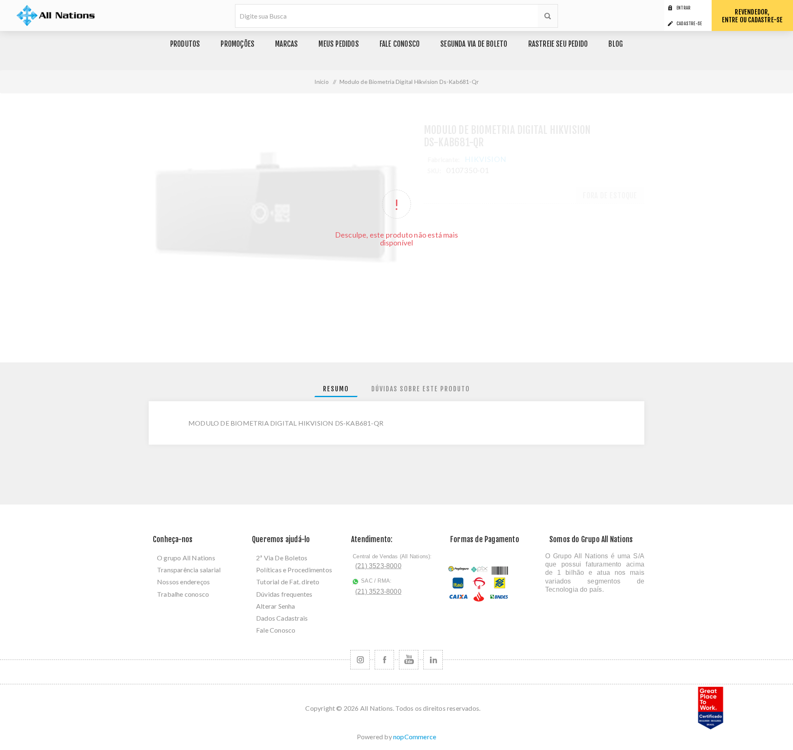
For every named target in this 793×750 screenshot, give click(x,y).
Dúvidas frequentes (284, 594)
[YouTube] (408, 659)
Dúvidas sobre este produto (420, 389)
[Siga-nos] (360, 659)
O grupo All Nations (186, 558)
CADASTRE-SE (689, 23)
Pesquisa (548, 16)
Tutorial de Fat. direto (288, 582)
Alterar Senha (275, 606)
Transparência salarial (189, 570)
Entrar (684, 7)
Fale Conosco (275, 630)
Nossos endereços (183, 582)
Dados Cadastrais (282, 618)
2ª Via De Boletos (281, 558)
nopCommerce (414, 736)
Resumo (336, 389)
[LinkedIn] (433, 659)
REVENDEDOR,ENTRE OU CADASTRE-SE (752, 16)
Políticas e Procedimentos (294, 570)
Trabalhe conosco (183, 594)
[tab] (336, 389)
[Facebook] (384, 659)
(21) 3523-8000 (378, 565)
